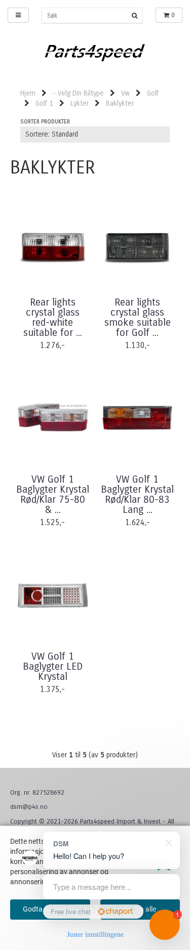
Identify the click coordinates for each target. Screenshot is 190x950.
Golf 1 (44, 103)
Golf (153, 93)
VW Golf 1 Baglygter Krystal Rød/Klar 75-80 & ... (52, 494)
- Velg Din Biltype (78, 93)
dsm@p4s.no (29, 807)
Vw (125, 93)
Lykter (79, 103)
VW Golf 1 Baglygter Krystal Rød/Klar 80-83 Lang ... (137, 494)
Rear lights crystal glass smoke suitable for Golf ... (137, 317)
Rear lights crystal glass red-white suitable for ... (52, 317)
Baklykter (120, 103)
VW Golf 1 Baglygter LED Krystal (53, 667)
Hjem (27, 93)
